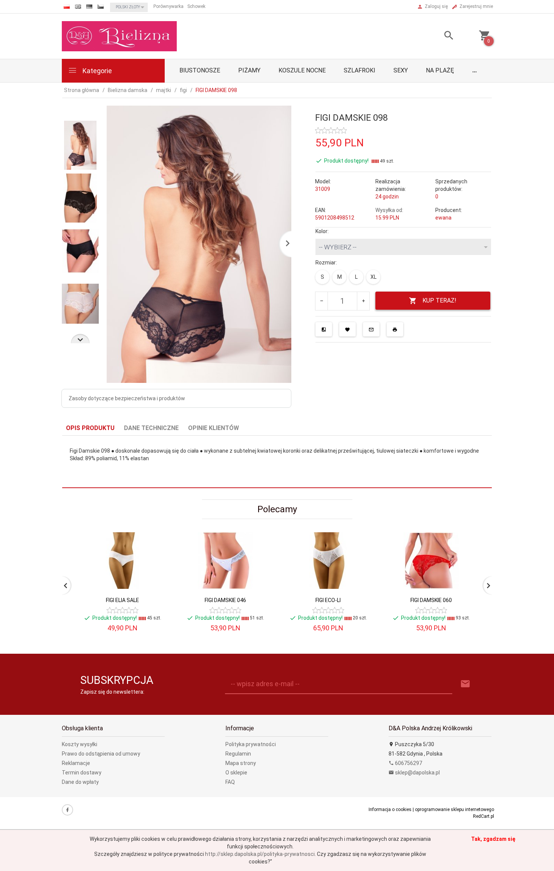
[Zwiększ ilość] (363, 301)
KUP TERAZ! (439, 300)
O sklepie (236, 773)
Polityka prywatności (250, 744)
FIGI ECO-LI (328, 600)
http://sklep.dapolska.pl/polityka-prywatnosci (260, 854)
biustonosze (199, 70)
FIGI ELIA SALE (122, 600)
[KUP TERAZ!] (155, 591)
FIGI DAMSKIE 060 (431, 600)
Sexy (400, 70)
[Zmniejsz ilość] (321, 301)
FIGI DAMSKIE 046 (225, 600)
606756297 (408, 763)
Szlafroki (359, 70)
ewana (443, 218)
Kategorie (96, 71)
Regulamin (238, 754)
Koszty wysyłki (79, 744)
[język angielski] (78, 6)
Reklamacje (76, 763)
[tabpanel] (277, 462)
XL (373, 277)
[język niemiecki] (89, 6)
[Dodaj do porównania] (323, 329)
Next (80, 338)
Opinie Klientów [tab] (213, 428)
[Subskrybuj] (465, 684)
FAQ (230, 782)
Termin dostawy (81, 773)
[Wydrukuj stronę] (395, 329)
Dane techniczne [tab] (151, 428)
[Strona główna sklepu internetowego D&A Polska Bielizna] (119, 36)
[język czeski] (101, 6)
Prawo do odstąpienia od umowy (101, 754)
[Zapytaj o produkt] (371, 329)
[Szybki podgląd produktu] (156, 535)
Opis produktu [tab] (90, 428)
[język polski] (67, 6)
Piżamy (249, 70)
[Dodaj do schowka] (347, 329)
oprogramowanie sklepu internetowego (454, 809)
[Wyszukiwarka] (439, 36)
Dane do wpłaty (80, 782)
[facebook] (67, 810)
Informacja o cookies (390, 809)
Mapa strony (240, 763)
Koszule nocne (302, 70)
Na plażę (440, 70)
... (474, 70)
